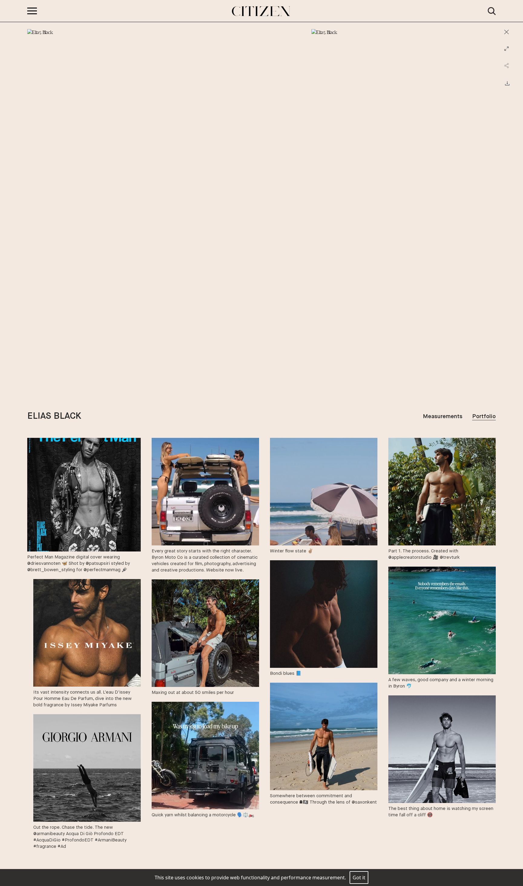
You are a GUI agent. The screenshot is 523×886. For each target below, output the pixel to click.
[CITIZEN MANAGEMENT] (261, 11)
